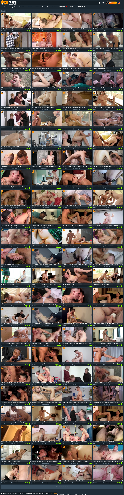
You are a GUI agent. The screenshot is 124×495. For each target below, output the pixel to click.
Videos (5, 7)
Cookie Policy (53, 493)
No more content (62, 487)
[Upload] (103, 3)
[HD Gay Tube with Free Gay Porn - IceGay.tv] (9, 3)
